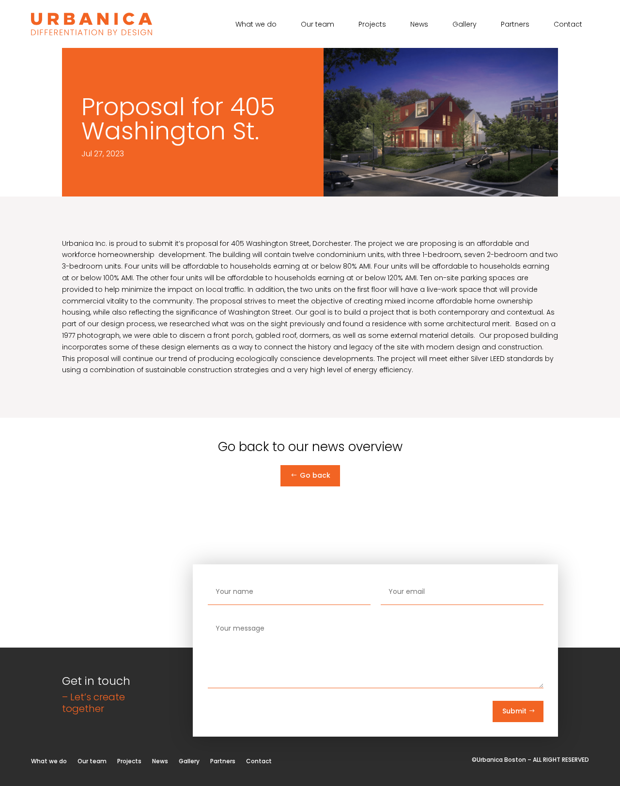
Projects (372, 25)
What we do (256, 25)
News (419, 25)
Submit (514, 711)
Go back (315, 475)
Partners (515, 25)
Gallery (464, 25)
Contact (568, 25)
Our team (317, 25)
